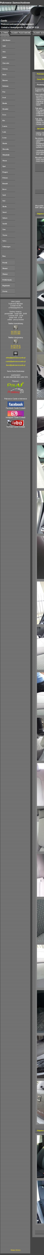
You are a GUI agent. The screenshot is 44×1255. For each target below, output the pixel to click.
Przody (4, 262)
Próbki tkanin (7, 280)
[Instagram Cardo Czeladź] (16, 416)
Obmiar (5, 274)
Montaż (5, 268)
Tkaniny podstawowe (21, 33)
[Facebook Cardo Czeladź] (16, 406)
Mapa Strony (16, 1250)
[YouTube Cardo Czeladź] (16, 425)
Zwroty (4, 291)
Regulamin (6, 285)
